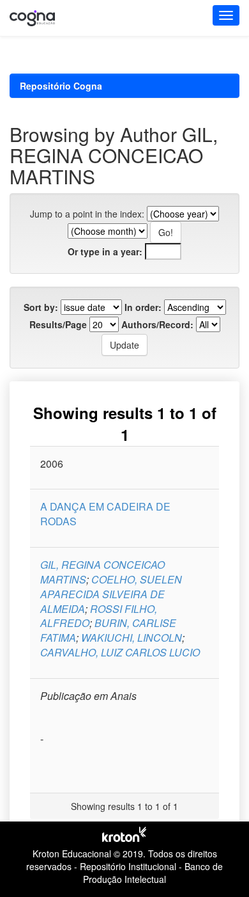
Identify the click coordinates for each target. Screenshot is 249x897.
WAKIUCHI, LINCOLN (131, 637)
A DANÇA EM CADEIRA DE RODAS (105, 513)
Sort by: (41, 307)
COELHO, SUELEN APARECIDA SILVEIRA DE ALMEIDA (111, 594)
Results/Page (58, 324)
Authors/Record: (157, 324)
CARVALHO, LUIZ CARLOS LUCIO (120, 652)
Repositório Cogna (61, 85)
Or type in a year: (105, 251)
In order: (143, 307)
